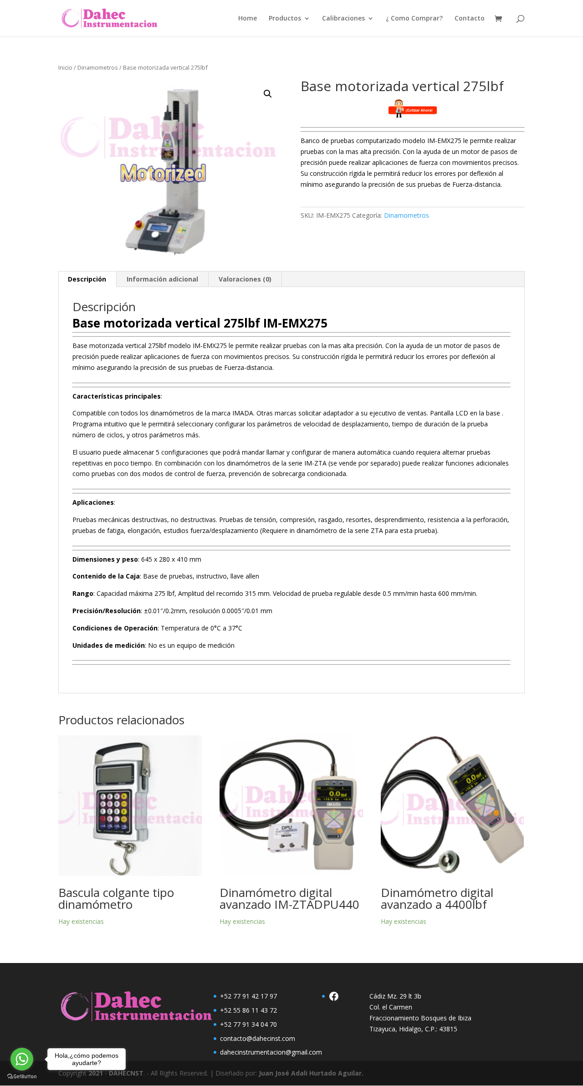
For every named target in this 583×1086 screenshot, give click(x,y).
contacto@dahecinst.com (257, 1038)
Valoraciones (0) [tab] (245, 279)
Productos (285, 18)
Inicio (65, 67)
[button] (268, 94)
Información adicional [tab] (162, 279)
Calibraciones (343, 18)
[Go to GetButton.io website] (21, 1077)
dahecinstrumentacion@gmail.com (271, 1052)
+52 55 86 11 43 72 (248, 1010)
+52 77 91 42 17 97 (248, 996)
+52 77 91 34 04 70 (248, 1024)
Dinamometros (97, 67)
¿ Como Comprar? (414, 18)
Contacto (470, 18)
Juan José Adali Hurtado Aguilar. (311, 1073)
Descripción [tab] (87, 279)
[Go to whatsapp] (21, 1059)
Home (247, 18)
